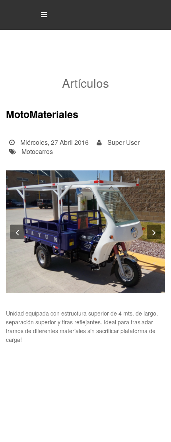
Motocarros (37, 151)
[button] (17, 232)
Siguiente (136, 359)
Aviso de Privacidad (140, 426)
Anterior (34, 359)
